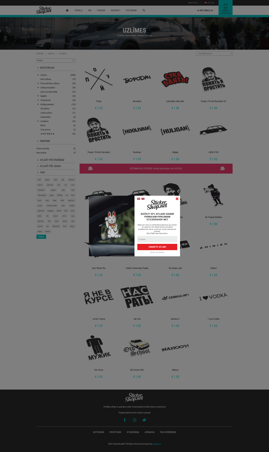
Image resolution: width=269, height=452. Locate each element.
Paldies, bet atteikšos (157, 252)
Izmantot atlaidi (157, 247)
